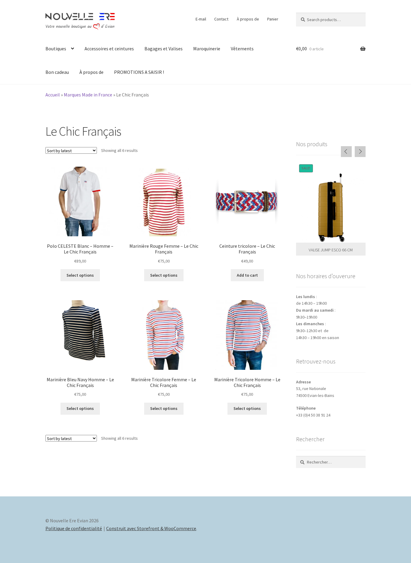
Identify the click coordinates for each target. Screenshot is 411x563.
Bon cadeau (57, 72)
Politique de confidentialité (73, 528)
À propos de (248, 19)
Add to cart (247, 275)
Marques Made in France (88, 95)
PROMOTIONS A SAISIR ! (139, 72)
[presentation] (346, 151)
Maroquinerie (206, 49)
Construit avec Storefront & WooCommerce (151, 528)
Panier (272, 19)
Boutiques (55, 49)
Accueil (52, 95)
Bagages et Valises (163, 49)
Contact (221, 19)
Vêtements (242, 49)
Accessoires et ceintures (109, 49)
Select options (80, 275)
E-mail (201, 19)
